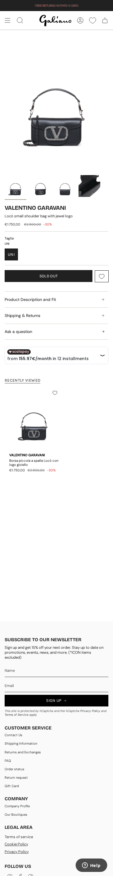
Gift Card (12, 786)
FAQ (8, 761)
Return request (16, 777)
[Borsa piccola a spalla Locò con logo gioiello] (34, 419)
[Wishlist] (92, 20)
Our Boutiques (16, 814)
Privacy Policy (90, 711)
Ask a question (18, 331)
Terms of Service (16, 715)
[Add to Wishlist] (102, 276)
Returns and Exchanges (23, 752)
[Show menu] (7, 20)
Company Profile (17, 806)
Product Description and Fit (30, 299)
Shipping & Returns (22, 315)
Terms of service (19, 836)
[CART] (105, 20)
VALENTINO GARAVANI (35, 207)
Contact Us (13, 735)
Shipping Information (21, 743)
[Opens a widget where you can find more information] (91, 866)
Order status (14, 769)
